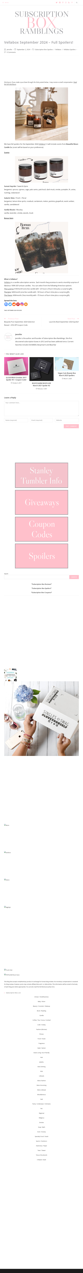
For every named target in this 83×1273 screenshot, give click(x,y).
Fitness (41, 1034)
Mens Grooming (41, 1085)
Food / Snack (41, 1039)
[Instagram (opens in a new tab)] (65, 2)
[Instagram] (22, 304)
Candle (41, 1015)
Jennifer (9, 49)
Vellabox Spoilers (70, 49)
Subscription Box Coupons (41, 592)
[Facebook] (6, 304)
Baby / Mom (41, 1001)
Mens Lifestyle (41, 1090)
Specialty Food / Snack (41, 1136)
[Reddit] (14, 304)
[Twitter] (10, 304)
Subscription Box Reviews (41, 584)
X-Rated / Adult (41, 1160)
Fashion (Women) (41, 1029)
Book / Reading (41, 1011)
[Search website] (76, 3)
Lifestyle (41, 1076)
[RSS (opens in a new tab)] (68, 2)
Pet (41, 1108)
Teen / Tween (42, 1150)
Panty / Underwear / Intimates (41, 1104)
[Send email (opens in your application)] (72, 2)
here (53, 987)
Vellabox (58, 49)
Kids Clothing (41, 1067)
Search (6, 574)
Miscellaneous (41, 1094)
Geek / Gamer (41, 1048)
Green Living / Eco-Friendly (41, 1053)
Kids (41, 1071)
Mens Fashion (41, 1080)
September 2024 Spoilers (14, 310)
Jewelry (41, 1062)
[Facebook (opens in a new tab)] (59, 2)
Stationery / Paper (41, 1146)
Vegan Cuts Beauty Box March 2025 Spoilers (67, 374)
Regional (41, 1113)
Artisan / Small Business (41, 997)
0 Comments (11, 52)
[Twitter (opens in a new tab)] (56, 2)
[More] (26, 304)
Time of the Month (41, 1155)
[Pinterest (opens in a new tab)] (62, 2)
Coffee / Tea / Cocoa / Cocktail (42, 1020)
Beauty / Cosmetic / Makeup (41, 1006)
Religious (41, 1118)
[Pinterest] (18, 304)
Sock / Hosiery (41, 1132)
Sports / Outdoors (41, 1141)
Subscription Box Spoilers (44, 49)
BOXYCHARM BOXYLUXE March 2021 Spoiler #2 (41, 384)
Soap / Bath (41, 1127)
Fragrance (42, 1043)
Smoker (41, 1122)
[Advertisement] (41, 69)
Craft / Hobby (41, 1025)
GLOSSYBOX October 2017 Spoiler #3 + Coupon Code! (16, 378)
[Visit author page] (8, 337)
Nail (41, 1099)
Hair (41, 1057)
